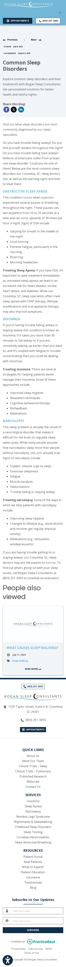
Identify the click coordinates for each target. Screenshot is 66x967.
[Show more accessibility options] (7, 960)
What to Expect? (33, 867)
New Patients (33, 862)
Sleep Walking (20, 660)
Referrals (33, 782)
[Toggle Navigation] (60, 13)
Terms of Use (31, 952)
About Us (33, 756)
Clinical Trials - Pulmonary (33, 771)
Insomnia (33, 801)
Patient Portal (33, 857)
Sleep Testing (33, 832)
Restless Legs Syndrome (33, 817)
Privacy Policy (18, 948)
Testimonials (33, 882)
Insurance (33, 877)
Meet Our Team (33, 761)
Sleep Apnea (33, 806)
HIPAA (48, 948)
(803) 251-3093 (50, 20)
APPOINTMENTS (34, 729)
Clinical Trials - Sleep (33, 766)
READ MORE (31, 669)
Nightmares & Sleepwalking (33, 822)
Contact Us (33, 787)
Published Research (33, 776)
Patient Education (33, 872)
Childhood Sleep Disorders (33, 827)
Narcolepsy (33, 811)
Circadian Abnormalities (33, 837)
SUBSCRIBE (33, 930)
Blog (33, 888)
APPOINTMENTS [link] (19, 20)
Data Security (35, 948)
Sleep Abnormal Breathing (33, 842)
